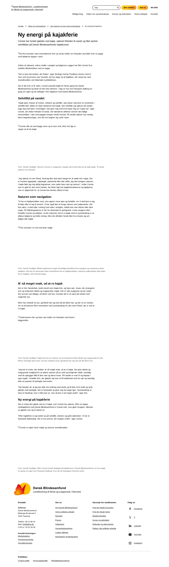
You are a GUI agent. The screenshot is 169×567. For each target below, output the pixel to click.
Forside (20, 26)
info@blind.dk (28, 524)
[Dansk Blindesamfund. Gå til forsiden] (30, 8)
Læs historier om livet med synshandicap (65, 26)
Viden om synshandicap (36, 26)
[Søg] (118, 8)
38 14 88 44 (30, 522)
